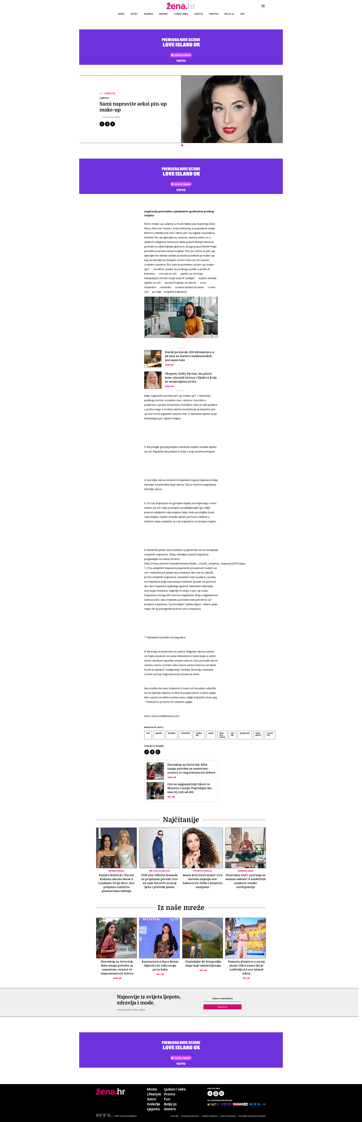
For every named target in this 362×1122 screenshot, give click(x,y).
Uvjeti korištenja (228, 1116)
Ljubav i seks (181, 13)
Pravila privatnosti (190, 1116)
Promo (169, 1094)
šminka (171, 733)
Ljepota (198, 13)
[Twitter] (112, 126)
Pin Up (232, 734)
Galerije (148, 13)
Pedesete (245, 733)
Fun (242, 13)
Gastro (163, 13)
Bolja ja (229, 13)
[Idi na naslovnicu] (181, 9)
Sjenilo (158, 733)
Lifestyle (213, 13)
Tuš (148, 733)
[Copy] (102, 126)
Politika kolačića (209, 1116)
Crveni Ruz (270, 734)
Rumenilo (185, 733)
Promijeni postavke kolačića (252, 1116)
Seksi (211, 733)
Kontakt (175, 1116)
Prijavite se (222, 1006)
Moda (121, 13)
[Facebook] (107, 126)
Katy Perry (258, 734)
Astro (134, 13)
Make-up (199, 734)
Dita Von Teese (222, 735)
